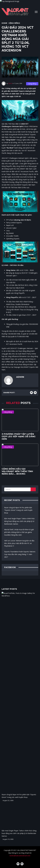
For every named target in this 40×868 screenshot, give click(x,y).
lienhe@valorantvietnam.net (20, 856)
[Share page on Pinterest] (35, 392)
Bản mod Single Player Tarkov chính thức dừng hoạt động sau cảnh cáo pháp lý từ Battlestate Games (19, 521)
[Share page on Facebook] (31, 392)
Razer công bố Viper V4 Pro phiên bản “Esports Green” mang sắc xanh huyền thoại (18, 510)
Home (4, 23)
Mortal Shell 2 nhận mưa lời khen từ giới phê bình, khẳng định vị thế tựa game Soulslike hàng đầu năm (19, 532)
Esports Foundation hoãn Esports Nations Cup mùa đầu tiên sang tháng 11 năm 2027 (19, 554)
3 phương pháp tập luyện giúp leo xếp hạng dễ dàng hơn (18, 436)
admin (10, 83)
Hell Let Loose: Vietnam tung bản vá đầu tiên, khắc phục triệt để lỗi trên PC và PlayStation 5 (19, 543)
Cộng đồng (14, 23)
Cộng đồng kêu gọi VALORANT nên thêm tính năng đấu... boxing (17, 471)
